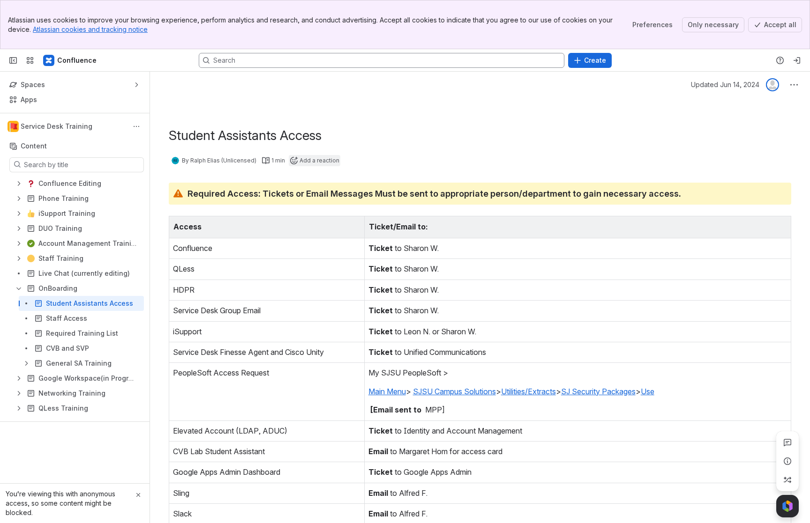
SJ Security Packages (598, 391)
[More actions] (136, 126)
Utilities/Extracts (528, 391)
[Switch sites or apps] (30, 60)
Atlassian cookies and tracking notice (90, 29)
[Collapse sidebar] (13, 60)
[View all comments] (787, 442)
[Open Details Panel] (787, 461)
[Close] (138, 495)
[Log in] (796, 60)
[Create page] (787, 479)
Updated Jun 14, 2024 (725, 84)
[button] (354, 225)
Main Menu (387, 391)
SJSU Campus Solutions (454, 391)
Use (647, 391)
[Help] (780, 60)
